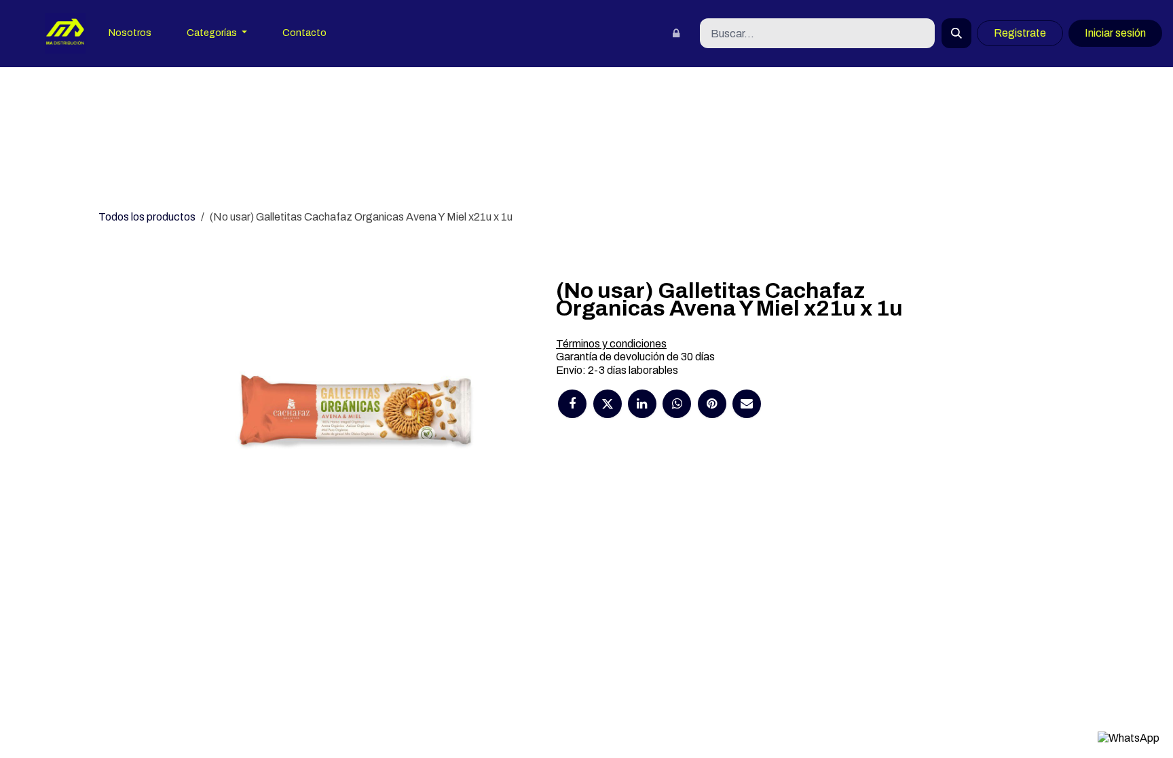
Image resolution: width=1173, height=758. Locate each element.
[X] (607, 404)
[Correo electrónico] (746, 404)
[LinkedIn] (642, 404)
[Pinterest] (712, 404)
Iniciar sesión (1115, 33)
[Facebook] (572, 404)
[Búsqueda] (956, 33)
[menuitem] (130, 33)
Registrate (1020, 33)
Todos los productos (147, 217)
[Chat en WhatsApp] (1128, 737)
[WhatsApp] (677, 404)
